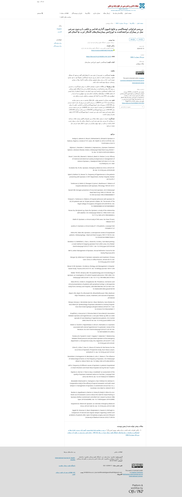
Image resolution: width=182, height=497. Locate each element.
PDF (140, 39)
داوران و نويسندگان (77, 13)
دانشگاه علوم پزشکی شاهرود (67, 465)
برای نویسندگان (57, 46)
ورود (38, 1)
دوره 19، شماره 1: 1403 (121, 23)
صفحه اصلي (128, 13)
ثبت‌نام (42, 1)
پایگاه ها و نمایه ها (118, 13)
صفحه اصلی (140, 23)
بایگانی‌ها (87, 13)
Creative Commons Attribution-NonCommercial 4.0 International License (132, 80)
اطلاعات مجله (64, 13)
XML (132, 39)
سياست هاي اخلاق (65, 17)
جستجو (39, 13)
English (59, 29)
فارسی (60, 32)
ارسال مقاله (106, 13)
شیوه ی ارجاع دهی (125, 107)
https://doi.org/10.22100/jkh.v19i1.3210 (98, 56)
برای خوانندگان (58, 43)
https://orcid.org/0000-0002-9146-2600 (102, 50)
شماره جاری (96, 13)
